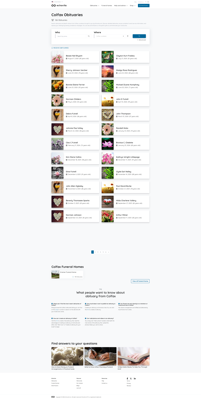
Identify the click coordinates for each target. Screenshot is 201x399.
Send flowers (144, 5)
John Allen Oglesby (74, 186)
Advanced (142, 40)
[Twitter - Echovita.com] (131, 379)
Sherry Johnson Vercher (76, 70)
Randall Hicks (122, 128)
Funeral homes (107, 5)
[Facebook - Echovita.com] (127, 379)
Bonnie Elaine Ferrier (75, 84)
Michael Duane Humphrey (127, 84)
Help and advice (120, 5)
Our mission (80, 383)
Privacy (129, 383)
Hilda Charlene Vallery (126, 200)
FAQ (135, 2)
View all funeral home (140, 281)
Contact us (140, 2)
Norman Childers (73, 99)
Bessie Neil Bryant (74, 56)
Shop (131, 5)
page (56, 309)
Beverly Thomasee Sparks (77, 200)
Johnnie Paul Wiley (74, 128)
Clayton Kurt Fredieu (125, 56)
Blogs (78, 385)
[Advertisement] (99, 236)
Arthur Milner (122, 215)
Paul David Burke (123, 186)
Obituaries (93, 5)
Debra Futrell (72, 113)
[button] (57, 2)
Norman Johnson (73, 215)
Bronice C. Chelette (124, 142)
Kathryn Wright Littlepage (128, 157)
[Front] (59, 5)
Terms (128, 381)
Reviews (129, 385)
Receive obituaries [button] (61, 48)
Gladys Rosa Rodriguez (126, 70)
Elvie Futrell (71, 171)
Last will (79, 388)
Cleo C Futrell (72, 142)
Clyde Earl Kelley (123, 171)
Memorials (79, 381)
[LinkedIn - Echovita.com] (135, 379)
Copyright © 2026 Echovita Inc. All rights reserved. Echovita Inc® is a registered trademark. (78, 397)
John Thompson (123, 113)
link (88, 309)
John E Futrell (122, 99)
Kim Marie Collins (73, 157)
